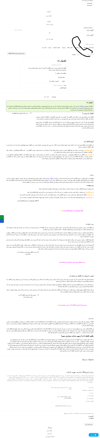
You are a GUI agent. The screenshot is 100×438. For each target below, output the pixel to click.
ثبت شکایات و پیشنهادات (88, 390)
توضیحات (54, 96)
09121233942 (89, 5)
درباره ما (91, 393)
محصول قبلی (10, 54)
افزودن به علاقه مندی (54, 81)
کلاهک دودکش (49, 178)
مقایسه (63, 81)
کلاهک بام (80, 106)
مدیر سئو (66, 413)
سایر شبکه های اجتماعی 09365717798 (16, 53)
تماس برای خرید (61, 77)
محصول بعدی (7, 54)
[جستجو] (8, 27)
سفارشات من (90, 398)
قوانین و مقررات (90, 401)
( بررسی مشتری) (56, 64)
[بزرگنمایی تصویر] (91, 54)
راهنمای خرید (90, 395)
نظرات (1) (46, 96)
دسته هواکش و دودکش (81, 54)
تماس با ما (91, 387)
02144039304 (89, 3)
